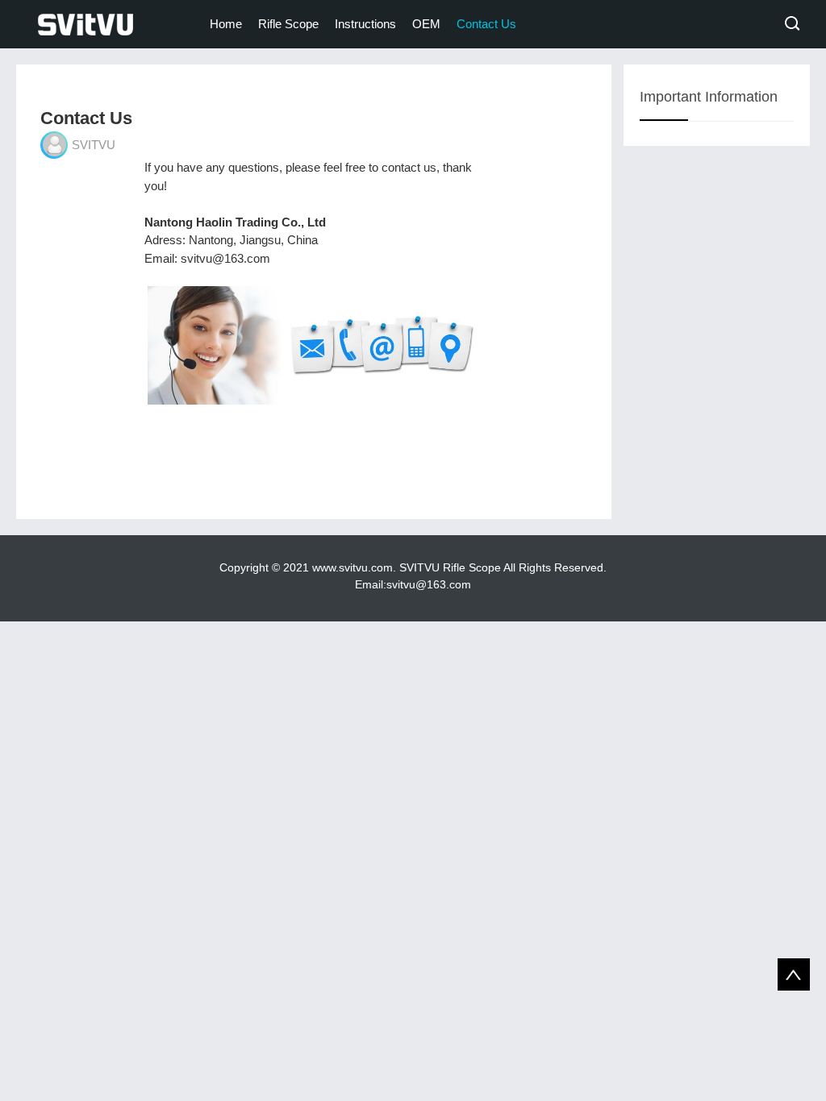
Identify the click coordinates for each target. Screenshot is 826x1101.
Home (226, 24)
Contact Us (486, 24)
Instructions (365, 24)
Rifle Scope (288, 24)
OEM (426, 24)
